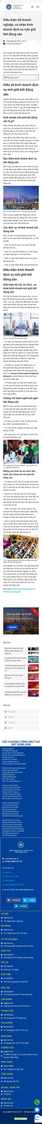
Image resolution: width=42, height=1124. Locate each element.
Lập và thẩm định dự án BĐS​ (11, 796)
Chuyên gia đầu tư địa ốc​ (10, 761)
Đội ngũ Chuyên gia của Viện (13, 885)
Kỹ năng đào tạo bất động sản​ (12, 798)
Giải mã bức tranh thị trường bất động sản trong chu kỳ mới (15, 693)
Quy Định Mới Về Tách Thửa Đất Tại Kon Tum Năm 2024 (15, 659)
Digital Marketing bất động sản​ (12, 816)
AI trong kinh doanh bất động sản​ (13, 829)
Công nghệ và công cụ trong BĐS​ (13, 831)
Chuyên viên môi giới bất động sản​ (13, 755)
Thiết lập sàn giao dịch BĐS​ (11, 794)
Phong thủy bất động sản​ (10, 811)
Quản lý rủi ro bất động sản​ (11, 803)
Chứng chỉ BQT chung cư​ (10, 792)
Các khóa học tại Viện (10, 876)
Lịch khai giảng (8, 881)
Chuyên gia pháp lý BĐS (10, 770)
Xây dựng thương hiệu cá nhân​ (12, 827)
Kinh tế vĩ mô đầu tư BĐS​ (10, 807)
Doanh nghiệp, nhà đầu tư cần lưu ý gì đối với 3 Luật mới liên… (15, 685)
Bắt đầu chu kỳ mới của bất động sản (14, 676)
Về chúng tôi (7, 872)
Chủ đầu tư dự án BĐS (9, 759)
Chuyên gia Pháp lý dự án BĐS (12, 772)
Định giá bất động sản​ (9, 809)
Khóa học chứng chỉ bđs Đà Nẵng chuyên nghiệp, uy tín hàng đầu (14, 650)
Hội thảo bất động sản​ (9, 835)
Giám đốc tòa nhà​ (8, 779)
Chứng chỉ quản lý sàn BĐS (11, 787)
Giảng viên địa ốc (7, 748)
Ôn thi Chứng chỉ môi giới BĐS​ (12, 824)
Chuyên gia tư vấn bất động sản (12, 753)
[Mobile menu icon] (38, 7)
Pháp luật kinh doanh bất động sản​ (14, 768)
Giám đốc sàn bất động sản (11, 781)
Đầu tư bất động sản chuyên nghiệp (14, 764)
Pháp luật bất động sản (14, 44)
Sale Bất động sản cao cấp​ (11, 820)
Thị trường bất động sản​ (10, 805)
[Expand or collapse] (36, 77)
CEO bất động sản (8, 757)
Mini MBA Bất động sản (10, 751)
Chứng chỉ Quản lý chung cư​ (11, 790)
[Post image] (33, 650)
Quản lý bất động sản (9, 777)
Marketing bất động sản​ (10, 814)
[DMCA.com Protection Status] (21, 1119)
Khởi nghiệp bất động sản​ (10, 833)
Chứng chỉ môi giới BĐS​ (10, 785)
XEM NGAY (12, 627)
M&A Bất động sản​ (8, 774)
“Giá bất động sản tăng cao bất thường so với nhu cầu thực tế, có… (15, 668)
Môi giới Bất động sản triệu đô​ (12, 822)
